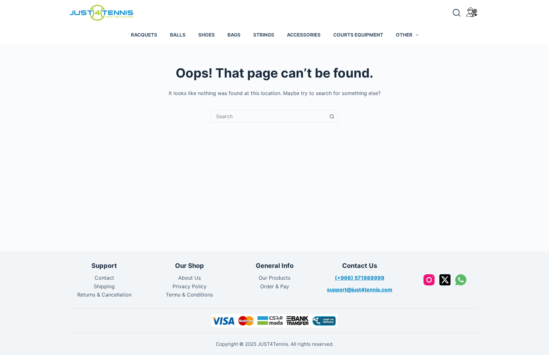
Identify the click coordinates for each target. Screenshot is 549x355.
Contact (104, 278)
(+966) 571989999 (359, 278)
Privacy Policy (190, 286)
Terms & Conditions (189, 294)
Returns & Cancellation (104, 294)
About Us (189, 278)
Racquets (144, 35)
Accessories (304, 35)
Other (404, 35)
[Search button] (332, 116)
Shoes (206, 35)
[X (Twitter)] (445, 279)
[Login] (471, 12)
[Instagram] (429, 279)
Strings (263, 35)
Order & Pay (274, 286)
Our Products (274, 278)
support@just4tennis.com (359, 289)
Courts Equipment (358, 35)
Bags (234, 35)
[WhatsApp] (460, 279)
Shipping (104, 286)
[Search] (456, 13)
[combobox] (268, 116)
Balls (178, 35)
